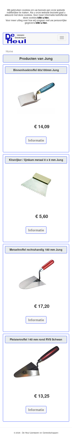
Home (9, 51)
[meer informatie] (36, 95)
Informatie (36, 140)
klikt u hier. (43, 17)
